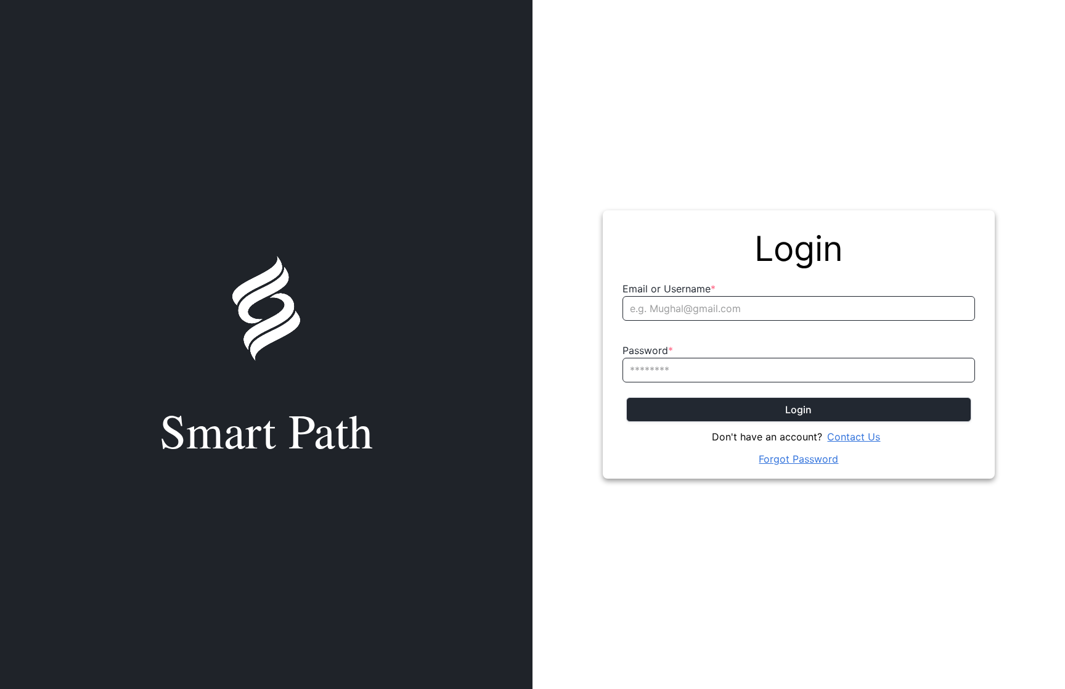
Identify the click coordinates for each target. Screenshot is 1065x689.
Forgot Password (798, 459)
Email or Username (669, 289)
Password (647, 350)
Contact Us (853, 437)
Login (798, 409)
